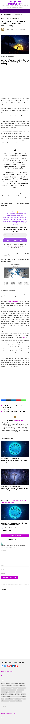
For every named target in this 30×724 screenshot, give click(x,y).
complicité (22, 685)
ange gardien (15, 683)
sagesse (24, 694)
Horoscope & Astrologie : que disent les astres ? (11, 458)
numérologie (4, 692)
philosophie (12, 692)
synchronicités (23, 696)
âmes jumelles (5, 700)
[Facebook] (3, 400)
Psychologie (4, 694)
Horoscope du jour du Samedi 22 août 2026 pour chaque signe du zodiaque (14, 461)
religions (17, 694)
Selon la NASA (4, 116)
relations (11, 694)
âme (24, 698)
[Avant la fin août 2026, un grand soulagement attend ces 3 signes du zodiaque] (15, 477)
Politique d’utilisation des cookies (8, 713)
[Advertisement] (15, 81)
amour (8, 683)
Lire (3, 464)
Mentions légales (4, 675)
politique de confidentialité (12, 246)
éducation (20, 700)
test (3, 698)
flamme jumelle (23, 687)
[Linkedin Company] (13, 666)
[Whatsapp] (23, 400)
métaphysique (21, 689)
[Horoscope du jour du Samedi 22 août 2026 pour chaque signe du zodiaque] (15, 449)
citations (16, 685)
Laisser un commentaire (15, 535)
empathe (9, 687)
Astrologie (22, 683)
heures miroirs (5, 689)
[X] (8, 400)
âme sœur (13, 700)
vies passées (18, 698)
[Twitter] (5, 666)
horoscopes (13, 689)
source (24, 337)
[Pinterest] (18, 400)
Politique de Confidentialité (7, 671)
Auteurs (2, 709)
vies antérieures (9, 698)
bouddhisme (9, 685)
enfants (15, 687)
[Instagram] (8, 666)
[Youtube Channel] (16, 666)
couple (3, 687)
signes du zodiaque (6, 696)
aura (3, 685)
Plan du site (3, 718)
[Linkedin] (13, 400)
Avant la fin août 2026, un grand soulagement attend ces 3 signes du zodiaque (14, 489)
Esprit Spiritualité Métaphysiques (14, 3)
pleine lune (19, 692)
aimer (3, 683)
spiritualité (15, 696)
